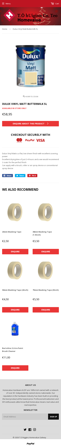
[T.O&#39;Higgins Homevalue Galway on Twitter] (25, 430)
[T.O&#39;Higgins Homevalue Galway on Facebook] (29, 430)
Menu (8, 3)
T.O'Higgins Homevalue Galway (32, 437)
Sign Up (53, 416)
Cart (57, 3)
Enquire (15, 251)
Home (4, 29)
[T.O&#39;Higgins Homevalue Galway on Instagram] (34, 430)
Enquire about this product (29, 123)
